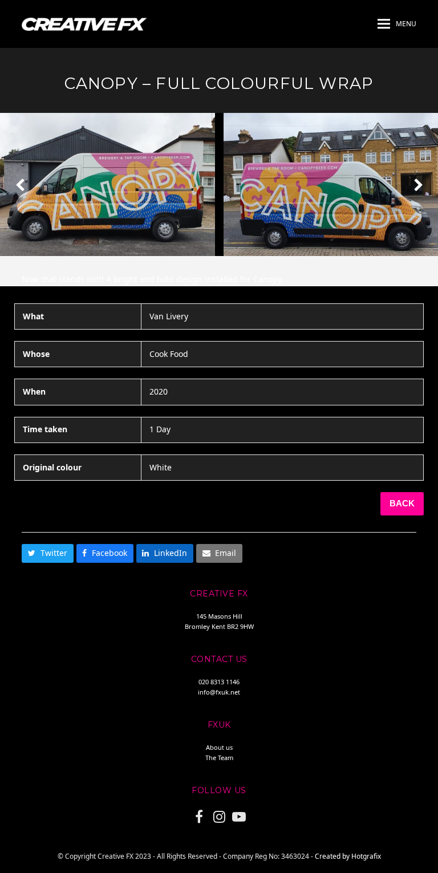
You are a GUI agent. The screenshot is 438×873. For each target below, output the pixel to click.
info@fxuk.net (219, 692)
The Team (219, 757)
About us (219, 747)
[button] (397, 24)
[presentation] (20, 185)
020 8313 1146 (219, 681)
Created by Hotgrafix (348, 856)
